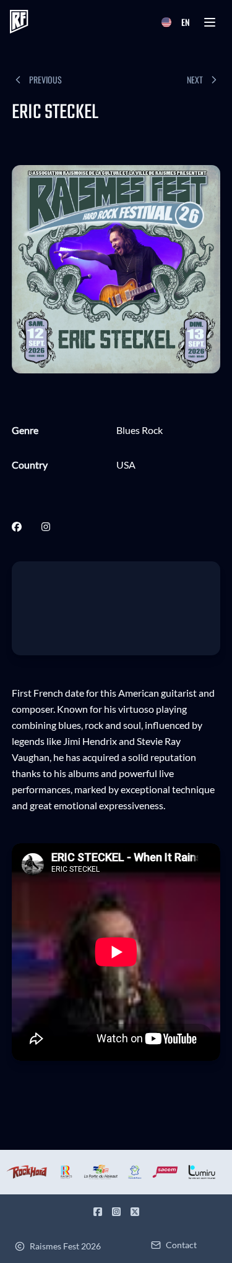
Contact (181, 1245)
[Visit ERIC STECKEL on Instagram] (45, 527)
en (185, 21)
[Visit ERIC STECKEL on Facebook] (17, 527)
